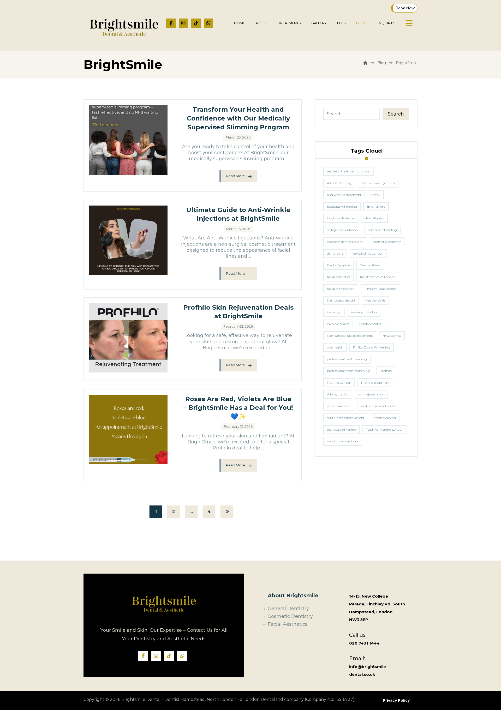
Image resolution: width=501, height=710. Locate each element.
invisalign (334, 312)
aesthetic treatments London (348, 171)
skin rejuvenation (371, 394)
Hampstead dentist (341, 300)
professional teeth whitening (348, 371)
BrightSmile (376, 206)
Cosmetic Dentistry (290, 616)
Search (396, 114)
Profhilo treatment (375, 382)
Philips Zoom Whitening (371, 347)
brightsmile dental (341, 218)
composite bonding (382, 230)
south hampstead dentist (346, 418)
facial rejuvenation (341, 289)
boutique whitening (342, 206)
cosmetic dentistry (387, 242)
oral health (335, 347)
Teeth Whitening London (384, 429)
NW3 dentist (392, 336)
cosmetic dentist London (345, 242)
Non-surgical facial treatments (350, 336)
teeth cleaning (385, 418)
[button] (171, 23)
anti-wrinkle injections (378, 183)
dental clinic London (368, 253)
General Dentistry (288, 608)
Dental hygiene (338, 265)
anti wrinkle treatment (344, 195)
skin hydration (338, 394)
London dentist (370, 324)
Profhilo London (339, 382)
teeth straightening (341, 429)
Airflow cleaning (339, 183)
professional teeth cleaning (347, 359)
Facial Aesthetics (287, 624)
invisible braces (338, 324)
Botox (375, 195)
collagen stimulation (342, 230)
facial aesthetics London (378, 277)
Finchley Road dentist (381, 289)
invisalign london (364, 312)
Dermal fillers (370, 265)
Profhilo (386, 371)
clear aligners (374, 218)
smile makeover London (379, 406)
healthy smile (375, 300)
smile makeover (339, 406)
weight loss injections (343, 441)
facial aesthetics (338, 277)
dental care (335, 253)
